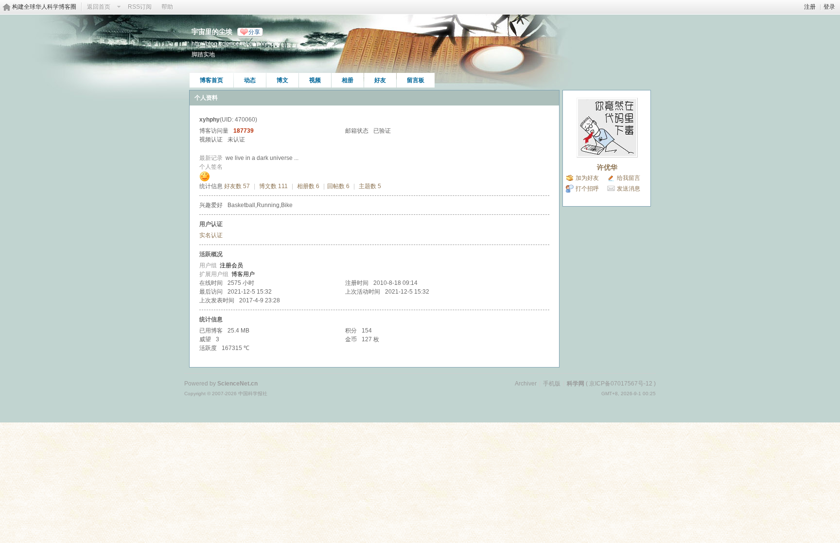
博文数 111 (273, 186)
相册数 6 (308, 186)
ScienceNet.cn (237, 383)
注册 (810, 6)
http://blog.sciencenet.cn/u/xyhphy (236, 43)
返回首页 (98, 6)
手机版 (551, 383)
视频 (315, 80)
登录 (829, 6)
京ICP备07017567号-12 (620, 383)
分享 (254, 32)
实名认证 (211, 235)
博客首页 (211, 80)
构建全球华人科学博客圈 (44, 6)
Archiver (526, 383)
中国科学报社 (252, 393)
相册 (347, 80)
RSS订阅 (140, 6)
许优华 (607, 167)
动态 (250, 80)
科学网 (575, 383)
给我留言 (628, 178)
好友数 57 (237, 186)
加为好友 (587, 178)
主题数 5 (370, 186)
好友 (380, 80)
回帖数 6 (338, 186)
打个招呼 (587, 188)
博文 (282, 80)
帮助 (167, 6)
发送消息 (628, 188)
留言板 (415, 80)
